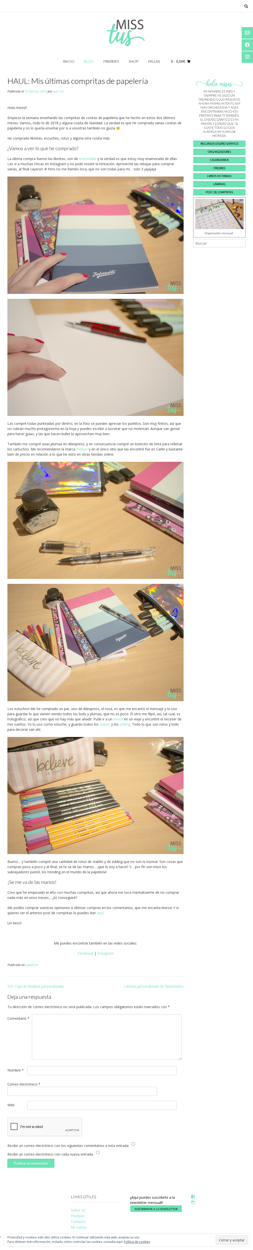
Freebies (111, 61)
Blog (89, 61)
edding (125, 724)
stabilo (105, 724)
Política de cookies (137, 1242)
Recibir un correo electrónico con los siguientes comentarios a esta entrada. (68, 1145)
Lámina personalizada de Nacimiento (154, 986)
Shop (133, 61)
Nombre (15, 1070)
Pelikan (82, 449)
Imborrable (88, 158)
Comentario (18, 1018)
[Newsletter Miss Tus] (156, 1211)
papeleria (31, 965)
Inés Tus (58, 91)
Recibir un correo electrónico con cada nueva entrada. (50, 1154)
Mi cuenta (79, 1227)
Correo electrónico (23, 1084)
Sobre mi (78, 1210)
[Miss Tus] (126, 33)
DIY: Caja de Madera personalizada (35, 986)
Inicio (68, 61)
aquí (100, 913)
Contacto (78, 1221)
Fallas (154, 61)
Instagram (105, 953)
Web (11, 1105)
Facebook (85, 953)
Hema (118, 719)
